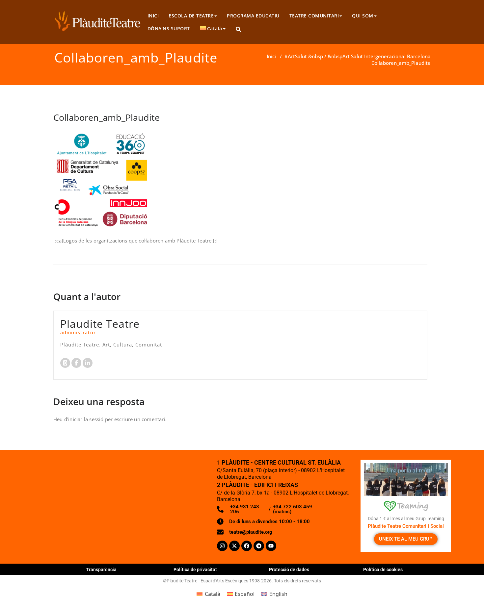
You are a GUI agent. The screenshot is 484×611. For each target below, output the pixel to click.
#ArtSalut (295, 56)
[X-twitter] (234, 546)
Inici (271, 56)
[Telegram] (259, 546)
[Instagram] (222, 546)
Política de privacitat (195, 569)
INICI (153, 16)
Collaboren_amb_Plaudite (106, 117)
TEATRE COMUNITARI (314, 16)
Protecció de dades (289, 569)
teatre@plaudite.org (250, 532)
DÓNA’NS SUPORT (169, 28)
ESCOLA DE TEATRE (191, 16)
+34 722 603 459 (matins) (292, 509)
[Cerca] (239, 29)
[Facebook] (246, 546)
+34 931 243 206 (244, 509)
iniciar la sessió (85, 419)
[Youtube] (271, 546)
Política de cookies (383, 569)
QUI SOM (362, 16)
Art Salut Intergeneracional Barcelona (386, 56)
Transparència (101, 569)
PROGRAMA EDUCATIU (253, 16)
